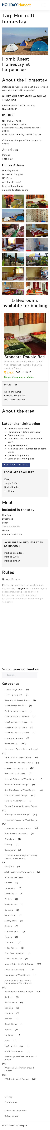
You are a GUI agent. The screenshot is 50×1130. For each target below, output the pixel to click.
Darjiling (9, 1008)
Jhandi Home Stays (14, 877)
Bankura (9, 997)
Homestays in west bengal (28, 585)
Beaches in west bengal (17, 784)
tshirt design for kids (15, 705)
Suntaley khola (12, 931)
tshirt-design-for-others (17, 732)
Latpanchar (8, 588)
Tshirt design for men (15, 711)
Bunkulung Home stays (16, 833)
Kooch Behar (11, 1024)
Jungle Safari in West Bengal (19, 964)
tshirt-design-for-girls (16, 727)
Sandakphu (10, 915)
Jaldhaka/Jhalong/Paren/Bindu (19, 872)
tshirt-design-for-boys (16, 722)
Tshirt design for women (17, 716)
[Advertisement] (25, 641)
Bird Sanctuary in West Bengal (20, 790)
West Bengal (11, 743)
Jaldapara (9, 866)
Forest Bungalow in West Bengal (21, 806)
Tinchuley (10, 942)
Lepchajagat (11, 893)
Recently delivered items (17, 700)
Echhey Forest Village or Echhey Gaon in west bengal (21, 857)
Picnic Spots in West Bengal (19, 991)
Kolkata (8, 882)
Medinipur (9, 1035)
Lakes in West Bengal (15, 969)
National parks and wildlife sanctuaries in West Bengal (18, 982)
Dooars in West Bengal (16, 795)
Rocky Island (11, 904)
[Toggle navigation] (44, 5)
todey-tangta (11, 948)
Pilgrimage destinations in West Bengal (21, 1058)
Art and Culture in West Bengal (20, 779)
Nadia (7, 1040)
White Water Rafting (15, 773)
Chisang (8, 844)
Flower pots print (13, 695)
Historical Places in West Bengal (21, 820)
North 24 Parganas (14, 1046)
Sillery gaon (11, 920)
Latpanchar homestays (14, 598)
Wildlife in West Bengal (17, 1079)
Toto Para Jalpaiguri (14, 953)
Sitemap (9, 1097)
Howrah (8, 1018)
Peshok (8, 899)
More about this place (16, 465)
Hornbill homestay (25, 595)
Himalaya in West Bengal (17, 814)
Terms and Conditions (16, 1110)
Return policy (11, 1116)
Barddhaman (11, 1002)
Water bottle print (14, 738)
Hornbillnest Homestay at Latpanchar (16, 64)
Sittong (8, 926)
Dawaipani (10, 850)
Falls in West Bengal (15, 801)
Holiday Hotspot (18, 1125)
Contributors (11, 1102)
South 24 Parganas (14, 1051)
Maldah (8, 1029)
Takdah (8, 937)
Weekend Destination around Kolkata (19, 1069)
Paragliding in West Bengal (18, 757)
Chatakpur (10, 839)
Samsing (9, 910)
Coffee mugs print (14, 689)
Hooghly (9, 1013)
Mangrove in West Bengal (17, 975)
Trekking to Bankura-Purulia (19, 762)
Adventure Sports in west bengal (21, 749)
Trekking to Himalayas (16, 768)
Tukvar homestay (13, 958)
